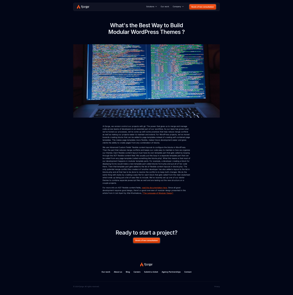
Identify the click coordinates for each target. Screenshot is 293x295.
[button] (151, 6)
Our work (165, 6)
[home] (83, 6)
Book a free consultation (202, 7)
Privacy (217, 286)
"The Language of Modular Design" (157, 193)
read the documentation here (154, 187)
